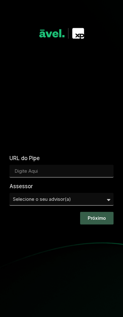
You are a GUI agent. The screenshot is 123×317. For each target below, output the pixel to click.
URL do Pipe (24, 158)
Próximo (97, 218)
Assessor (21, 186)
